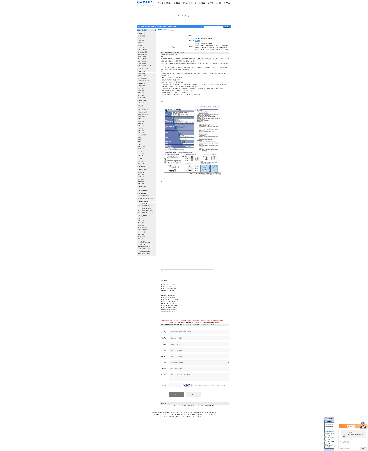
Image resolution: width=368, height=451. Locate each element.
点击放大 (175, 47)
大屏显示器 (141, 130)
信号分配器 (141, 47)
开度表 (140, 142)
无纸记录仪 (141, 161)
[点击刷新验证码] (188, 385)
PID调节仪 (140, 128)
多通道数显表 (141, 116)
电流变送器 (141, 90)
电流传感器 (141, 88)
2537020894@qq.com (209, 414)
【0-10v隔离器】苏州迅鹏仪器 (185, 322)
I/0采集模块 (141, 105)
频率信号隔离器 (142, 56)
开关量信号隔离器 (142, 59)
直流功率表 (141, 174)
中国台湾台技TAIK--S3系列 (145, 208)
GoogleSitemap (168, 416)
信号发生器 (141, 153)
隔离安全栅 (142, 71)
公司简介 (168, 3)
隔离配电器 (141, 45)
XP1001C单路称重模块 (144, 246)
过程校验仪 (141, 155)
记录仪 (140, 158)
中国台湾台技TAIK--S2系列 (145, 206)
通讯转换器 (141, 148)
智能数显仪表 (142, 100)
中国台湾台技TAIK (143, 201)
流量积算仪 (141, 121)
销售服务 (218, 3)
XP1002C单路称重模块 (144, 249)
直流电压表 (141, 179)
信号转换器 (141, 43)
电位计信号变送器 (142, 49)
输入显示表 (141, 107)
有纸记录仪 (141, 163)
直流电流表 (141, 176)
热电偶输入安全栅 (142, 78)
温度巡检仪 (141, 119)
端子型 (140, 38)
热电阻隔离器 (141, 36)
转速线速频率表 (142, 135)
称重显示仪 (141, 125)
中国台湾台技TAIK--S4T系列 (145, 212)
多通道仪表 (141, 225)
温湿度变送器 (142, 193)
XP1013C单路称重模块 (144, 253)
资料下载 (210, 3)
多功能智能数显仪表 (143, 114)
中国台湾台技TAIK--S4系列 (145, 210)
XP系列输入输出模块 (144, 242)
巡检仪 (140, 218)
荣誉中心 (193, 3)
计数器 (140, 137)
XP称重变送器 (141, 244)
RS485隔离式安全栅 (143, 80)
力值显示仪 (141, 103)
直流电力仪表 (142, 170)
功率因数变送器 (142, 97)
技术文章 (202, 3)
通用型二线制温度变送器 (144, 65)
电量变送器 (142, 83)
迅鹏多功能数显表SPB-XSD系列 (210, 322)
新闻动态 (185, 3)
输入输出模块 (141, 236)
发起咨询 (363, 448)
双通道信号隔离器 (142, 61)
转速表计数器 (141, 232)
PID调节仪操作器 (142, 227)
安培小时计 (141, 181)
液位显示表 (141, 132)
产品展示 (177, 3)
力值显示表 (141, 234)
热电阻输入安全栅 (142, 76)
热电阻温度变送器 (142, 52)
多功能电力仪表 (143, 190)
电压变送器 (141, 92)
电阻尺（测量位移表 (143, 229)
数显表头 (140, 139)
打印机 (140, 151)
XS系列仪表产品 (143, 216)
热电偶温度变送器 (142, 54)
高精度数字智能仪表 (143, 112)
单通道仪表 (141, 222)
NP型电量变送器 (142, 86)
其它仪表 (140, 239)
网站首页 (160, 3)
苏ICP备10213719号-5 (199, 416)
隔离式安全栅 (141, 73)
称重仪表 (140, 123)
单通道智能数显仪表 (143, 109)
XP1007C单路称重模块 (144, 251)
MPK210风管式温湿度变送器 (145, 198)
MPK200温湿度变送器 (144, 196)
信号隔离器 (142, 33)
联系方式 (227, 3)
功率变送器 (141, 95)
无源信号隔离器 (142, 63)
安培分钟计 (141, 183)
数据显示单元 (141, 146)
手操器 (140, 144)
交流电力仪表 (142, 187)
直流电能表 (141, 172)
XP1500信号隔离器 (143, 68)
